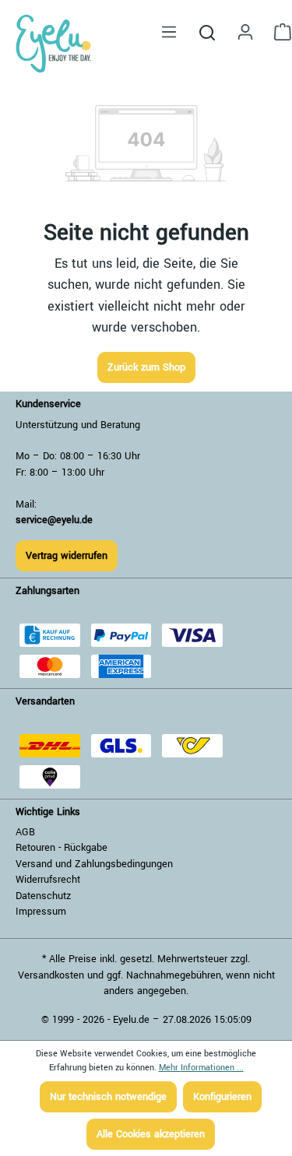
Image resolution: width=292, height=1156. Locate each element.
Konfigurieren (222, 1097)
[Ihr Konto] (245, 32)
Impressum (41, 912)
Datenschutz (43, 896)
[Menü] (169, 32)
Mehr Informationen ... (201, 1067)
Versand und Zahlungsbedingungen (94, 864)
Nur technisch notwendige (108, 1097)
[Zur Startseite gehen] (53, 43)
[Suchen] (207, 31)
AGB (25, 832)
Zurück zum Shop (146, 367)
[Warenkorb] (278, 32)
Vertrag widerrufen (66, 556)
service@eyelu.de (54, 520)
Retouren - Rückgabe (61, 848)
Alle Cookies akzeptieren (151, 1134)
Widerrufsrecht (48, 880)
